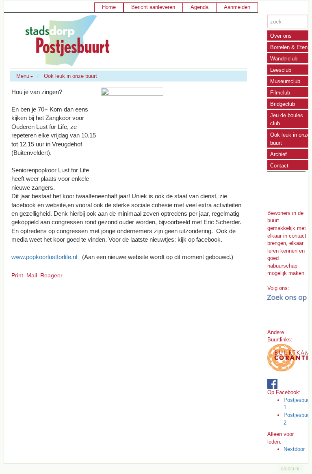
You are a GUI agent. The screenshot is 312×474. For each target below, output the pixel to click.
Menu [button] (22, 76)
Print (17, 275)
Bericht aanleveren (153, 7)
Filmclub (280, 93)
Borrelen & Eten (289, 47)
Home (109, 7)
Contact (279, 166)
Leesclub (280, 70)
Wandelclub (283, 59)
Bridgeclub (282, 104)
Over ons (281, 36)
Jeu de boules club (286, 119)
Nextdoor (294, 449)
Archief (278, 154)
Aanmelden (237, 7)
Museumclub (285, 81)
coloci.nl (290, 469)
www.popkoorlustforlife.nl (44, 256)
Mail (31, 275)
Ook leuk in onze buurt (70, 76)
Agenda (199, 7)
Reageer (51, 275)
